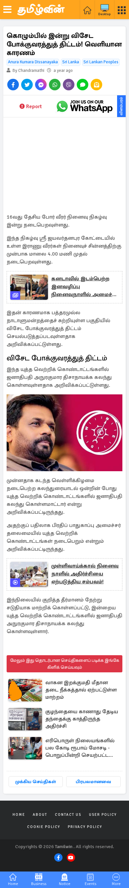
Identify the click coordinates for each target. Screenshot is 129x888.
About (40, 814)
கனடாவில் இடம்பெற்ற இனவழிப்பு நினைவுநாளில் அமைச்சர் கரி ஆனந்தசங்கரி (84, 286)
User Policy (103, 814)
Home (19, 814)
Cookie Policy (43, 827)
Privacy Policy (85, 827)
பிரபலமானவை (93, 781)
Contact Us (68, 814)
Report (34, 106)
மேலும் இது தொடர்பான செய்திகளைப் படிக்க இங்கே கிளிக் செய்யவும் (64, 664)
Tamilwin (63, 846)
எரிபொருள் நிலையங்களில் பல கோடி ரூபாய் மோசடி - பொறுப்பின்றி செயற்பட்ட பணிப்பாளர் (79, 748)
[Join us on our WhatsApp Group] (84, 106)
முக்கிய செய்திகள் (35, 781)
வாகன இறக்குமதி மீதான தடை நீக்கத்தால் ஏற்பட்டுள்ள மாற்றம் (81, 689)
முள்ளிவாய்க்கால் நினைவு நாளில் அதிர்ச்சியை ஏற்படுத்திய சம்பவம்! (84, 574)
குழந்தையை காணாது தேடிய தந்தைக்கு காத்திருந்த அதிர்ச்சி (81, 718)
